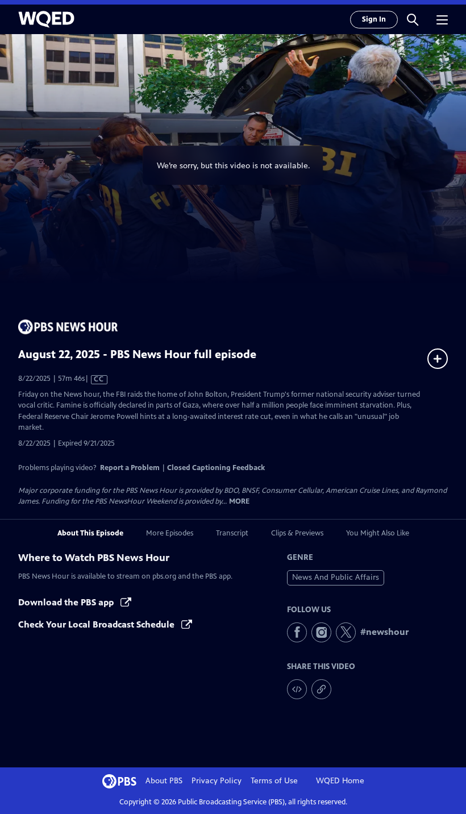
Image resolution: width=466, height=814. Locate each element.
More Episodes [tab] (169, 533)
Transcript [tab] (232, 533)
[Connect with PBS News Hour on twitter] (346, 632)
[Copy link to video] (321, 689)
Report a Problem (130, 467)
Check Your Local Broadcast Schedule (97, 624)
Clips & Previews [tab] (297, 533)
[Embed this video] (297, 689)
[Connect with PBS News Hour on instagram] (321, 632)
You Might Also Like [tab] (377, 533)
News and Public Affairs (335, 577)
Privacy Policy (217, 781)
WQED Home (340, 781)
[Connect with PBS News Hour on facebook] (297, 632)
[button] (412, 19)
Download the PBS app (67, 602)
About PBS (163, 781)
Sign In (374, 19)
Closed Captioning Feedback (216, 467)
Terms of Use (274, 781)
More (239, 501)
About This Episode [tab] (90, 533)
